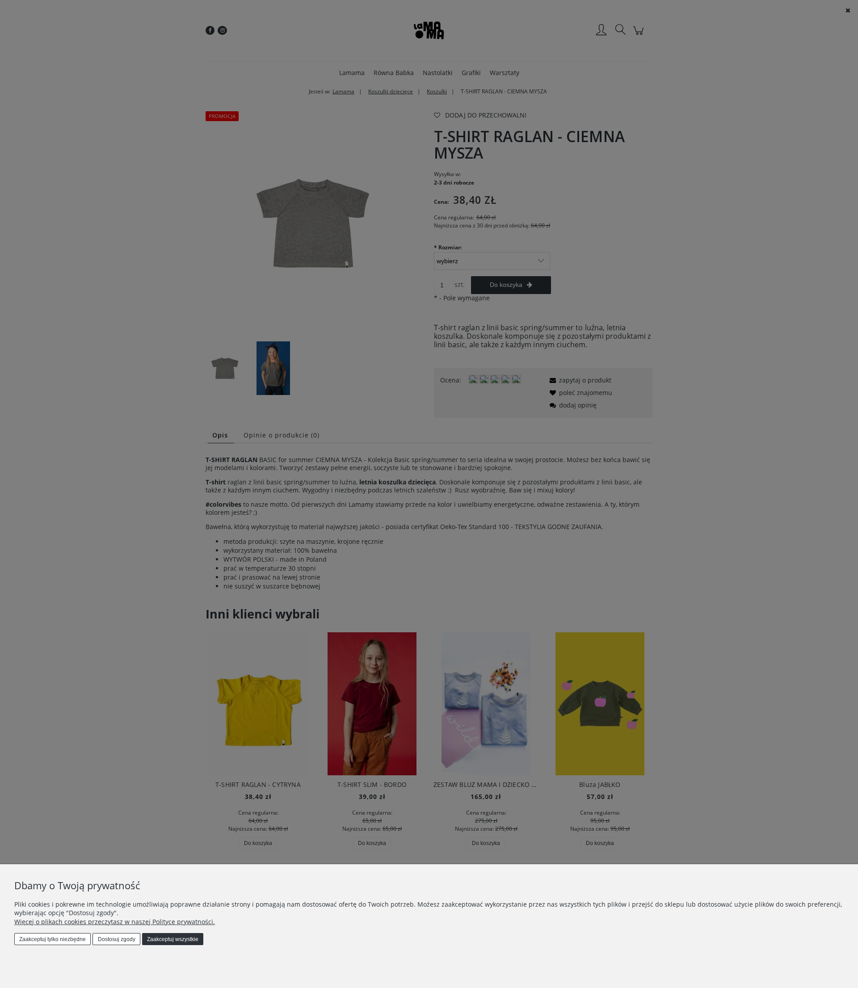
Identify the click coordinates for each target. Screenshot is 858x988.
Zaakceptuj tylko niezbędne (52, 939)
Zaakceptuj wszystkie (172, 939)
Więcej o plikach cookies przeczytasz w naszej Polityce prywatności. (114, 921)
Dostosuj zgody (116, 939)
